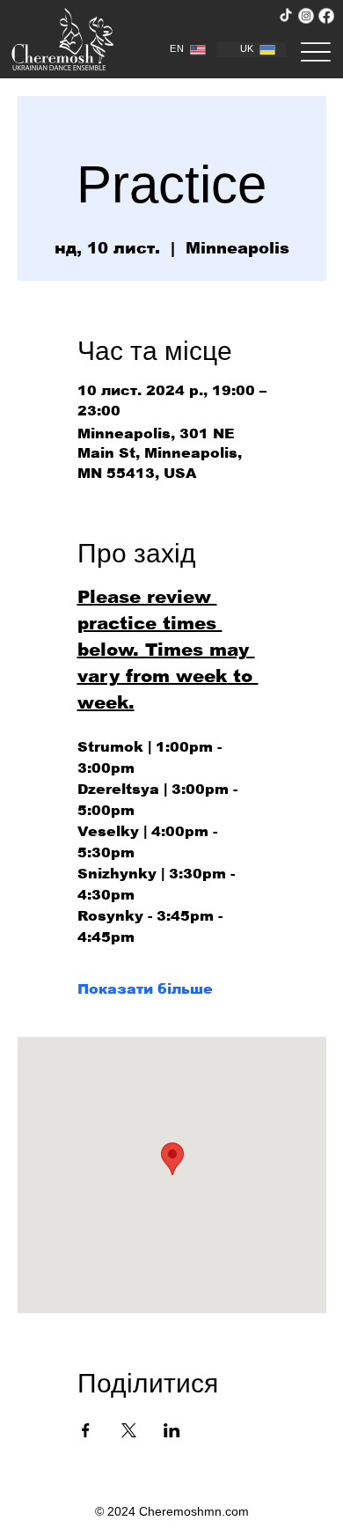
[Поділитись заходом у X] (128, 1430)
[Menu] (316, 51)
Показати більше (145, 988)
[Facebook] (325, 15)
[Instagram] (305, 15)
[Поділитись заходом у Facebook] (85, 1430)
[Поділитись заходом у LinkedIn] (172, 1430)
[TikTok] (285, 15)
